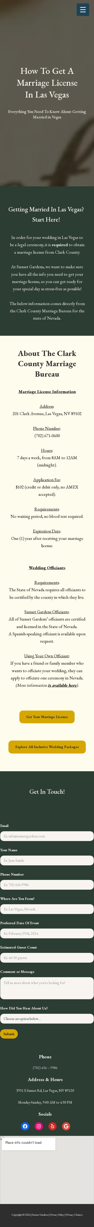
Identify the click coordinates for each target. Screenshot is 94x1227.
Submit (8, 1033)
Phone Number (13, 874)
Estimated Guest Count (19, 947)
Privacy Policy (57, 1215)
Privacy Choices (74, 1215)
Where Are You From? (18, 898)
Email (5, 826)
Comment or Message (18, 971)
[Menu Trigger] (83, 9)
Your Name (9, 850)
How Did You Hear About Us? (25, 1008)
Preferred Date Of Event (20, 923)
